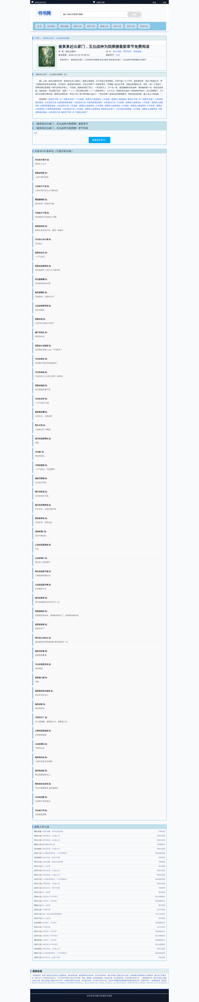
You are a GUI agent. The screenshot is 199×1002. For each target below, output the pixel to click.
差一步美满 (46, 866)
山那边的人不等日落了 (50, 897)
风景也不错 (145, 980)
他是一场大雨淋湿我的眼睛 (52, 914)
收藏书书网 (101, 2)
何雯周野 (162, 857)
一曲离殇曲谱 (155, 980)
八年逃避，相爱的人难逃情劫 (88, 99)
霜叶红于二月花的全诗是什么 (45, 978)
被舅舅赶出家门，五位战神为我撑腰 (56, 38)
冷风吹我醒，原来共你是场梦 (52, 831)
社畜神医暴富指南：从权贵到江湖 (71, 102)
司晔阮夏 (162, 831)
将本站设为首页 (40, 2)
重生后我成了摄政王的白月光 (52, 980)
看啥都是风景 (73, 975)
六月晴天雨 (46, 910)
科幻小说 (117, 26)
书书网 (37, 38)
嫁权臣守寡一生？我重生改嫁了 (62, 99)
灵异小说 (131, 26)
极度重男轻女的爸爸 (86, 975)
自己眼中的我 (86, 980)
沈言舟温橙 (161, 910)
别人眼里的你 (119, 978)
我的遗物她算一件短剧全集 (102, 978)
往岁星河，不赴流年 (49, 901)
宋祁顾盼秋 (161, 844)
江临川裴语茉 (160, 914)
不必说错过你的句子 (132, 978)
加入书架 (117, 51)
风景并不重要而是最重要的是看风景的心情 (124, 980)
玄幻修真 (51, 26)
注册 (164, 2)
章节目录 (127, 51)
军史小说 (91, 26)
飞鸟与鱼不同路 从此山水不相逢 (69, 978)
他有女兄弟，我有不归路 (51, 857)
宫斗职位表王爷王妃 (100, 980)
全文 (118, 55)
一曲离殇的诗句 (146, 978)
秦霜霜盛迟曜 (160, 853)
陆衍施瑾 (162, 866)
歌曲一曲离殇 (87, 978)
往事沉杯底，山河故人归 (51, 836)
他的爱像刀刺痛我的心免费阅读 (141, 975)
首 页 (39, 26)
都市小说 (77, 26)
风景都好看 (37, 975)
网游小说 (104, 26)
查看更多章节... (99, 140)
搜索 (134, 14)
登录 (154, 2)
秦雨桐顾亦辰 (160, 901)
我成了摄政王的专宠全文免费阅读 (54, 975)
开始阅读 (137, 51)
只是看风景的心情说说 (72, 980)
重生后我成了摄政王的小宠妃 (118, 975)
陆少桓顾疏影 (160, 897)
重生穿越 (64, 26)
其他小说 (144, 26)
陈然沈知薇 (161, 836)
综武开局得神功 (100, 975)
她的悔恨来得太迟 (48, 844)
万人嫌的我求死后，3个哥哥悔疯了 (55, 853)
